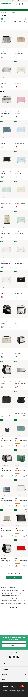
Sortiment (5, 669)
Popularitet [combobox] (18, 21)
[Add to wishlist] (10, 57)
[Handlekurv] (22, 3)
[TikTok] (18, 656)
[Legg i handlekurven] (12, 57)
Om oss (4, 679)
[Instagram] (14, 656)
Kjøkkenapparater (5, 12)
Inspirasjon (5, 674)
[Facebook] (10, 656)
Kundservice (5, 664)
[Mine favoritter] (19, 3)
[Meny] (26, 3)
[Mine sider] (16, 3)
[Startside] (6, 3)
